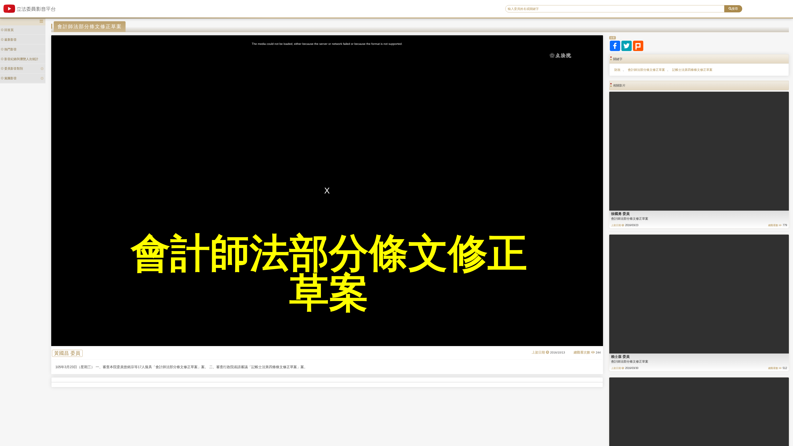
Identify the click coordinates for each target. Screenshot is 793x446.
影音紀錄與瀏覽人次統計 (21, 59)
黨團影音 (10, 78)
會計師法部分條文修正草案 (646, 69)
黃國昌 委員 (67, 353)
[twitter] (626, 46)
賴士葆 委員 (620, 356)
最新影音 (10, 39)
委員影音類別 (13, 68)
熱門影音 (10, 49)
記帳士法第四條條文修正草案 (692, 69)
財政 (617, 69)
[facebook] (615, 46)
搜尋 (735, 8)
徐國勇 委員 (620, 214)
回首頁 (9, 30)
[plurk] (638, 46)
